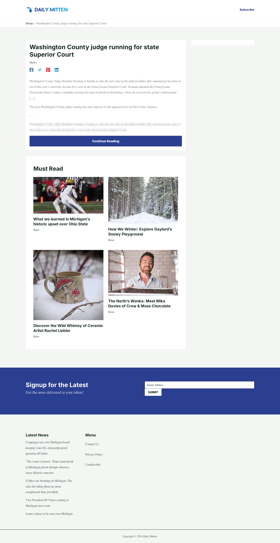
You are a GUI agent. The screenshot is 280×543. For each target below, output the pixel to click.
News (33, 62)
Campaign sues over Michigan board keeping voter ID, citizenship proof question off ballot (48, 447)
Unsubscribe (92, 464)
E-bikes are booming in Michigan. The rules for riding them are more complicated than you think (49, 486)
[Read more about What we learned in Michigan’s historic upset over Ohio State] (68, 195)
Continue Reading (105, 141)
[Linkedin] (56, 69)
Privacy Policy (94, 454)
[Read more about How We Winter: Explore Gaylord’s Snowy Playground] (143, 200)
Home (29, 23)
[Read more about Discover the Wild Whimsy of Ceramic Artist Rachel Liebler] (68, 284)
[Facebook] (31, 69)
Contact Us (92, 444)
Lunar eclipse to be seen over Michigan (49, 514)
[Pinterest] (48, 69)
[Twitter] (40, 69)
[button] (247, 9)
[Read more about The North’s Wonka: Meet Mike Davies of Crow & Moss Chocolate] (143, 272)
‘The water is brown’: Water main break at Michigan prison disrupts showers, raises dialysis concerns (49, 467)
